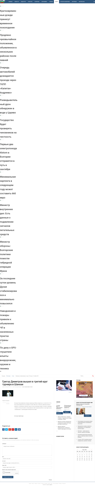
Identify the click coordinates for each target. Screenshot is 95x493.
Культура (30, 1)
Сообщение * (4, 443)
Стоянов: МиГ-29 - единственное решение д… (59, 407)
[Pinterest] (13, 429)
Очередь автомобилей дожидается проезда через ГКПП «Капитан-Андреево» (8, 80)
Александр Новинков (88, 406)
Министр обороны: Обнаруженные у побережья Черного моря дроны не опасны (64, 428)
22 (86, 458)
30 (89, 459)
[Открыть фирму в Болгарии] (64, 390)
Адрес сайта (4, 465)
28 (84, 459)
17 (91, 456)
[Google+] (9, 429)
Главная (10, 1)
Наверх (50, 479)
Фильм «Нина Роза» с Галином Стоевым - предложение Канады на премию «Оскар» (65, 418)
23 (89, 458)
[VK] (19, 429)
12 (79, 456)
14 (84, 456)
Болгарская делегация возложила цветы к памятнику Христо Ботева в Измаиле (85, 436)
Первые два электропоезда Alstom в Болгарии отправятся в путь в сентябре (8, 157)
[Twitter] (6, 429)
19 (79, 458)
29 (86, 459)
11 (77, 456)
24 (91, 458)
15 (86, 456)
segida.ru (51, 484)
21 (84, 458)
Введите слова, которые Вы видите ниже (9, 469)
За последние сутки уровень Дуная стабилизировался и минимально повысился (8, 291)
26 (79, 459)
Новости (17, 1)
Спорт (56, 1)
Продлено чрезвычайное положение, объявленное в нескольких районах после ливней (8, 47)
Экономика (44, 1)
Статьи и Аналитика (65, 1)
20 (82, 458)
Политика (37, 1)
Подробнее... (59, 413)
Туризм (51, 1)
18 (77, 458)
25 (77, 459)
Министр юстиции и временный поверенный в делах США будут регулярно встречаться (64, 423)
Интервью (74, 1)
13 (82, 456)
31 (91, 459)
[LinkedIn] (16, 429)
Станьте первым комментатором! (27, 386)
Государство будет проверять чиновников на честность (8, 128)
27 (82, 459)
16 (89, 456)
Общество (23, 1)
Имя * (3, 456)
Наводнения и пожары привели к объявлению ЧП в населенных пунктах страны (84, 427)
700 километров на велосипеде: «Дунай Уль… (67, 406)
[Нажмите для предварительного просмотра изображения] (27, 393)
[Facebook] (3, 429)
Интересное (82, 1)
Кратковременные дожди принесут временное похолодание (8, 19)
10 (91, 454)
